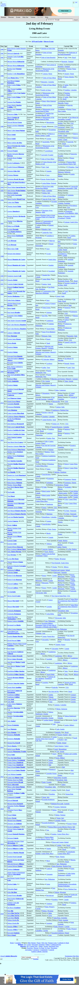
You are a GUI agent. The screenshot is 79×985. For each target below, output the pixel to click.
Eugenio (12, 540)
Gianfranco (13, 695)
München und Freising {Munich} (44, 347)
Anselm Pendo (14, 857)
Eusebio (15, 636)
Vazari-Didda (50, 329)
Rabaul (69, 69)
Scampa (48, 521)
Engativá (73, 445)
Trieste (44, 797)
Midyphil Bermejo (15, 864)
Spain (49, 284)
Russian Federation (64, 886)
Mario (11, 935)
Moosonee (39, 580)
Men (29, 943)
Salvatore (12, 838)
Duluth (44, 126)
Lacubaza (49, 363)
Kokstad (66, 222)
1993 (2, 181)
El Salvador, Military (48, 359)
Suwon (43, 179)
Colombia (51, 82)
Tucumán (54, 201)
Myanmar (63, 559)
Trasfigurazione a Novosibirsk (67, 884)
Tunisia (50, 760)
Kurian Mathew (16, 760)
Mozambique (63, 749)
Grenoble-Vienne (51, 773)
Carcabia (49, 606)
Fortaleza (51, 429)
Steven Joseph (13, 596)
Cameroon (62, 390)
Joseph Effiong (15, 547)
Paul (11, 492)
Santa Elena (57, 777)
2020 (2, 726)
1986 (2, 76)
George (13, 211)
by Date (41, 948)
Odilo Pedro (13, 300)
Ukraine (68, 218)
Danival (15, 845)
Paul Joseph (13, 312)
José (14, 398)
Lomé (69, 367)
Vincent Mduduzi (15, 562)
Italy (48, 115)
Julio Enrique (16, 190)
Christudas (14, 610)
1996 (2, 200)
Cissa (50, 701)
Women (33, 943)
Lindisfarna (49, 320)
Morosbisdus (50, 122)
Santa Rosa (56, 918)
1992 (2, 169)
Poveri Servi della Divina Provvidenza (45, 187)
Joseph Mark (14, 687)
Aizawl (58, 296)
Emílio (13, 381)
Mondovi (45, 229)
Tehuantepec (46, 393)
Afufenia (49, 312)
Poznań (69, 823)
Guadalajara (51, 652)
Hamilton (55, 899)
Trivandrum (52, 129)
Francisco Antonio (16, 446)
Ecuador (68, 119)
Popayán (69, 105)
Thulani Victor (14, 221)
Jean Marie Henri (15, 442)
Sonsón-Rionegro (57, 427)
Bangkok (64, 61)
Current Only (33, 946)
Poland (65, 249)
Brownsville (56, 401)
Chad (47, 167)
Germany (51, 348)
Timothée (16, 464)
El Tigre (66, 511)
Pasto (43, 190)
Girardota (45, 416)
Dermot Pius (13, 743)
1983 (2, 65)
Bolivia (65, 540)
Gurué (56, 749)
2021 (2, 747)
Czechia (38, 908)
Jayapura (57, 807)
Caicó (66, 291)
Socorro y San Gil (47, 412)
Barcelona (51, 510)
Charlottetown (62, 254)
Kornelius (13, 708)
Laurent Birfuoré (15, 866)
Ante (10, 699)
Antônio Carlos (16, 93)
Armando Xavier (14, 507)
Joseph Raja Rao (12, 618)
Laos (43, 633)
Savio (13, 913)
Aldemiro (15, 683)
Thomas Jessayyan (15, 780)
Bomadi (66, 363)
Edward (12, 800)
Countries (18, 943)
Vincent (12, 584)
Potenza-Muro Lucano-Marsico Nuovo (67, 163)
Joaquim (16, 751)
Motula (51, 697)
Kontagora (50, 478)
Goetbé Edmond (15, 167)
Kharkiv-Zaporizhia (42, 718)
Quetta (71, 810)
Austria (38, 726)
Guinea (50, 762)
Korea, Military (60, 758)
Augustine (13, 404)
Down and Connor (57, 842)
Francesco (12, 114)
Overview (30, 948)
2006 (2, 332)
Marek (13, 784)
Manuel (16, 259)
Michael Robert (15, 803)
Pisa (46, 356)
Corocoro (45, 549)
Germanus (15, 179)
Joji (11, 592)
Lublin (60, 249)
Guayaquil (44, 155)
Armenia (57, 705)
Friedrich (12, 347)
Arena (48, 884)
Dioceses (11, 17)
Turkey (66, 746)
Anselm (12, 521)
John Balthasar (15, 424)
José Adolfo (14, 195)
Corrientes (70, 195)
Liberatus (12, 572)
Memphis (67, 639)
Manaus (75, 316)
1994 (2, 187)
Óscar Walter (16, 187)
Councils (51, 950)
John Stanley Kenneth (16, 320)
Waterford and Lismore (58, 570)
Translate (35, 959)
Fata (47, 830)
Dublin (59, 743)
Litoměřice (39, 930)
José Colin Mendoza (16, 325)
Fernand (12, 151)
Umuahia (57, 820)
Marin (11, 134)
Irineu (11, 732)
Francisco (13, 371)
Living (29, 944)
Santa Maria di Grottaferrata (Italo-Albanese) (68, 600)
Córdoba (60, 203)
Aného (44, 367)
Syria (50, 935)
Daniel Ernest (13, 401)
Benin (50, 74)
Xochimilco (67, 487)
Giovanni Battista (15, 782)
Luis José (15, 517)
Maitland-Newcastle (57, 803)
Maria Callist (16, 130)
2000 (2, 280)
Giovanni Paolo (14, 356)
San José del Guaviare (45, 398)
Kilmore (50, 225)
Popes (39, 943)
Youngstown (46, 205)
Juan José (16, 375)
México (38, 395)
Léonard (15, 834)
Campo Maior (46, 279)
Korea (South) (50, 179)
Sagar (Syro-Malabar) (48, 332)
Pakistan (50, 449)
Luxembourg (49, 151)
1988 (2, 96)
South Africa (74, 222)
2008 (2, 371)
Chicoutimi (54, 648)
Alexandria (45, 639)
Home (12, 943)
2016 (2, 597)
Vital (11, 496)
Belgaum (44, 336)
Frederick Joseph (14, 276)
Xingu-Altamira (69, 77)
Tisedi (48, 343)
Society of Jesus (46, 90)
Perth (60, 920)
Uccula (48, 254)
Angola (47, 381)
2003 (2, 306)
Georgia (73, 699)
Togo (48, 367)
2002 (2, 294)
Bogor (72, 158)
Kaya (66, 889)
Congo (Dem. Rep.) (42, 466)
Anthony (13, 333)
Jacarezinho (46, 142)
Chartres (57, 644)
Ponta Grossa (46, 307)
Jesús (14, 551)
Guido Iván (15, 777)
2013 (2, 542)
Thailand (70, 61)
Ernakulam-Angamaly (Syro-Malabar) (66, 212)
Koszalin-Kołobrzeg (48, 799)
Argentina (61, 197)
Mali (49, 765)
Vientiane (38, 633)
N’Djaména (70, 167)
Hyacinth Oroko (15, 362)
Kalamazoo (73, 311)
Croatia (47, 135)
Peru (50, 232)
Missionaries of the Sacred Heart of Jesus (45, 69)
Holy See (25, 17)
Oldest (47, 944)
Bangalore (70, 336)
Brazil (74, 57)
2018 (2, 666)
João (13, 78)
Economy (61, 50)
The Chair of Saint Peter (59, 596)
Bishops (3, 17)
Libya (50, 915)
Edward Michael (14, 122)
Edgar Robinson (16, 449)
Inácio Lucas (13, 749)
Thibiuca (49, 544)
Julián (14, 437)
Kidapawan (67, 324)
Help (46, 17)
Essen (72, 868)
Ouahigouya (56, 410)
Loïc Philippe (14, 774)
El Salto (44, 487)
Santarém (58, 732)
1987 (2, 84)
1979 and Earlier (37, 41)
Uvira (66, 499)
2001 (2, 284)
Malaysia (52, 240)
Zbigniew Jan (14, 823)
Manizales (44, 82)
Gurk (53, 724)
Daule (44, 782)
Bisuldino (52, 794)
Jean (11, 555)
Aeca (47, 175)
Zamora (44, 284)
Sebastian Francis (14, 810)
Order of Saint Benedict (48, 57)
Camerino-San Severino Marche (45, 114)
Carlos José (13, 202)
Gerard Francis (14, 895)
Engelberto (15, 671)
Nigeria (72, 363)
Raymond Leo (14, 625)
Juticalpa (57, 472)
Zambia (50, 695)
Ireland (38, 227)
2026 (2, 914)
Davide (13, 163)
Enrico (11, 818)
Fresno (44, 507)
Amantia (48, 171)
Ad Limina (28, 950)
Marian (11, 343)
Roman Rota (69, 794)
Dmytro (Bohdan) (16, 216)
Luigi (11, 240)
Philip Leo (13, 226)
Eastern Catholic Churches (39, 951)
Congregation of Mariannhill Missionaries (44, 222)
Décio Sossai (15, 236)
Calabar (59, 547)
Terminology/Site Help (72, 956)
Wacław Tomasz (14, 485)
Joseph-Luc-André (16, 475)
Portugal (53, 183)
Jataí (65, 57)
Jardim (66, 85)
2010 (2, 403)
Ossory (54, 754)
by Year (47, 948)
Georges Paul (14, 102)
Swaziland (51, 271)
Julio (11, 721)
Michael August (14, 536)
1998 (2, 256)
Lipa (46, 621)
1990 (2, 126)
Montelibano (46, 517)
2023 (2, 809)
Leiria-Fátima (46, 183)
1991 (2, 151)
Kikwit (66, 464)
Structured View (54, 946)
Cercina (48, 138)
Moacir (13, 118)
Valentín (15, 677)
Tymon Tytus (15, 762)
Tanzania (64, 572)
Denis (11, 755)
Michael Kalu (14, 820)
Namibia (51, 265)
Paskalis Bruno (14, 158)
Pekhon (57, 892)
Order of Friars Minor (49, 78)
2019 (2, 704)
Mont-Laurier (46, 491)
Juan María (15, 487)
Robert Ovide (14, 575)
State (70, 305)
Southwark (74, 894)
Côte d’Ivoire (52, 699)
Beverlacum (50, 895)
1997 (2, 223)
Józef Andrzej (15, 899)
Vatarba (48, 848)
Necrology (54, 948)
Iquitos (49, 438)
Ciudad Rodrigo (47, 420)
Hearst (44, 575)
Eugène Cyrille (16, 74)
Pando (60, 540)
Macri (48, 861)
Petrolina (67, 93)
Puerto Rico (51, 636)
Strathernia (49, 504)
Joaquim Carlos (15, 56)
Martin (12, 525)
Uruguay (73, 695)
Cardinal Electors (55, 944)
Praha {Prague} (49, 907)
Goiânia (59, 845)
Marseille (61, 103)
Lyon (72, 773)
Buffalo (60, 123)
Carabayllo (45, 232)
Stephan (12, 884)
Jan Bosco (14, 908)
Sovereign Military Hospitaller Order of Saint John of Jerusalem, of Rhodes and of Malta (46, 625)
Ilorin (57, 857)
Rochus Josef (14, 69)
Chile (75, 188)
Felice (12, 892)
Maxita (48, 533)
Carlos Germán (15, 413)
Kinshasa (51, 464)
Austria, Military (69, 725)
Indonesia (61, 160)
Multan (54, 810)
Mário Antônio (14, 143)
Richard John (14, 254)
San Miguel (67, 358)
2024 (2, 844)
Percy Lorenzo (16, 549)
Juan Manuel (16, 662)
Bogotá (75, 516)
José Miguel (13, 82)
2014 (2, 561)
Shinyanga (57, 572)
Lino (14, 231)
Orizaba (54, 567)
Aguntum (49, 923)
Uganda (50, 537)
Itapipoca (67, 429)
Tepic (66, 671)
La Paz (69, 549)
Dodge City (55, 424)
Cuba (53, 199)
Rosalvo (16, 430)
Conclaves (36, 950)
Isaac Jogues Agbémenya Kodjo (15, 367)
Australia (66, 803)
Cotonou (45, 74)
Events (18, 17)
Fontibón (67, 90)
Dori (53, 888)
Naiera (48, 469)
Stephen (13, 296)
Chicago (60, 340)
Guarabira (45, 682)
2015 (2, 569)
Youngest (41, 944)
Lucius (12, 559)
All (25, 944)
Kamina (53, 834)
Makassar (61, 172)
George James (14, 339)
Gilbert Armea (14, 629)
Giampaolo (13, 797)
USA (72, 123)
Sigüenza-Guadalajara (48, 456)
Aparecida (70, 142)
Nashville (55, 687)
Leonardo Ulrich (15, 316)
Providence (73, 205)
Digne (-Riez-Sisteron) (49, 101)
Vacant (46, 946)
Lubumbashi (71, 852)
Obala (57, 390)
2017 (2, 631)
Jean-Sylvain (16, 767)
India (37, 131)
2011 (2, 440)
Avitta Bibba (50, 614)
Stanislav (15, 712)
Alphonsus (13, 570)
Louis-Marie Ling (13, 632)
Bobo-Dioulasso (57, 866)
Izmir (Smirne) (59, 746)
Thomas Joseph (14, 206)
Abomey (66, 74)
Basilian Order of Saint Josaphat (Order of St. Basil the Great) (45, 217)
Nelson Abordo (13, 920)
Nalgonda (73, 591)
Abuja (72, 520)
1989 (2, 108)
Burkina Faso (64, 410)
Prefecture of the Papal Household (67, 53)
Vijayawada (39, 593)
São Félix (45, 316)
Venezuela (39, 511)
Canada (64, 255)
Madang (47, 452)
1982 (2, 57)
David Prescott (14, 640)
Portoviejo (74, 154)
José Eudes (14, 691)
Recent (36, 948)
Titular (41, 946)
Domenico (13, 735)
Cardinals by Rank (63, 943)
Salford (66, 320)
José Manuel (16, 511)
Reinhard (12, 379)
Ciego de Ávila (46, 199)
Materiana (49, 514)
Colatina (72, 236)
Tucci (48, 667)
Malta (50, 913)
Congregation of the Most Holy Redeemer (45, 292)
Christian (12, 175)
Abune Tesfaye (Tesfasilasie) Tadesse (16, 873)
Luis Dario (13, 918)
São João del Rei (54, 691)
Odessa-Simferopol (70, 716)
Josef (11, 729)
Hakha (57, 559)
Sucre (46, 551)
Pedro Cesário (14, 85)
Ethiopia (68, 875)
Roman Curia (52, 943)
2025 (2, 877)
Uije (43, 381)
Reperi (48, 339)
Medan (58, 709)
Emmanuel (13, 407)
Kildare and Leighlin (70, 754)
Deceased (35, 944)
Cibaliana (49, 903)
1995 (2, 190)
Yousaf (11, 815)
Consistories (44, 950)
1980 (2, 49)
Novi (47, 300)
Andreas (13, 869)
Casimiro (15, 284)
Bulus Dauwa (14, 479)
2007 (2, 350)
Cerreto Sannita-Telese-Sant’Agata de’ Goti (46, 738)
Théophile (12, 889)
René (11, 648)
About (8, 956)
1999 (2, 276)
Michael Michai (15, 61)
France (38, 103)
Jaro (58, 864)
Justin (12, 410)
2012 (2, 495)
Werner (13, 725)
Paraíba (73, 829)
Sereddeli (49, 659)
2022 (2, 777)
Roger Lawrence (15, 125)
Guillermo (16, 416)
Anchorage (61, 127)
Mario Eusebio (16, 199)
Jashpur (58, 407)
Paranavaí (67, 307)
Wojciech (13, 53)
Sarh (43, 167)
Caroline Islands (48, 720)
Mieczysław (12, 249)
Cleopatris (49, 874)
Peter (12, 336)
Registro (66, 146)
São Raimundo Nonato (65, 280)
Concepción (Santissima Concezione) (68, 187)
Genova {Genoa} (50, 303)
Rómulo (15, 287)
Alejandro (16, 793)
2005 (2, 314)
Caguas (44, 636)
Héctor (14, 656)
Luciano (12, 229)
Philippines (39, 325)
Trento (75, 240)
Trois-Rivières (46, 474)
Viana (66, 381)
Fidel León (16, 427)
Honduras (42, 289)
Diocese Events (49, 41)
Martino (12, 193)
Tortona (44, 193)
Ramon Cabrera (15, 621)
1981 (2, 53)
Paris (49, 529)
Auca (48, 249)
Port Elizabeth (56, 563)
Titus (14, 758)
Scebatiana (49, 482)
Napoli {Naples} (63, 735)
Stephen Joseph (15, 452)
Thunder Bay (46, 275)
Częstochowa (59, 485)
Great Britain (62, 321)
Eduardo (12, 280)
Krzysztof (13, 933)
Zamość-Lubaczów (70, 342)
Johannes (13, 171)
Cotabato (51, 324)
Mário (11, 308)
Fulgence (15, 852)
